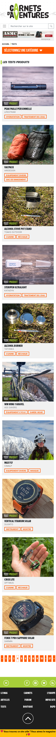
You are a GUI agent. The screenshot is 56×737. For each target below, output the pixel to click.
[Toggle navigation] (4, 26)
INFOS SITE (50, 700)
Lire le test (29, 97)
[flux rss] (51, 684)
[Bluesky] (43, 684)
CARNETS (28, 693)
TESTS (3, 706)
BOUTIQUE (28, 706)
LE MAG (4, 693)
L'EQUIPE (51, 693)
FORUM (27, 700)
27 (50, 658)
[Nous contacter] (5, 684)
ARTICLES (5, 700)
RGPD (52, 706)
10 (42, 658)
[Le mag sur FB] (25, 684)
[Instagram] (34, 684)
